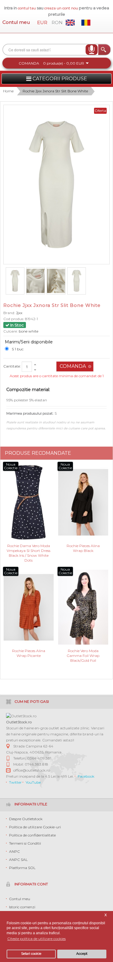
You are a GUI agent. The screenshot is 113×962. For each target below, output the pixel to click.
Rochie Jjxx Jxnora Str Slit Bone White (55, 91)
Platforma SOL (22, 867)
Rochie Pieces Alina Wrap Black (83, 548)
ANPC (14, 851)
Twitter (15, 782)
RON (57, 22)
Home (8, 91)
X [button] (106, 915)
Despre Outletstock (25, 819)
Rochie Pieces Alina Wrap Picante (28, 653)
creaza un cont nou (61, 8)
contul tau (27, 8)
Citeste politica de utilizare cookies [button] (36, 938)
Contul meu (16, 22)
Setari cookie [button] (31, 954)
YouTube (33, 782)
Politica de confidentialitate (32, 835)
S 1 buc (18, 349)
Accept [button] (81, 954)
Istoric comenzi (22, 907)
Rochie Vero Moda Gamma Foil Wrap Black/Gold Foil (83, 655)
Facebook (86, 776)
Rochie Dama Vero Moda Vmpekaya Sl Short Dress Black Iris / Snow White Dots (28, 550)
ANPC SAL (18, 859)
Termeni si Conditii (25, 843)
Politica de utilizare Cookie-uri (35, 827)
